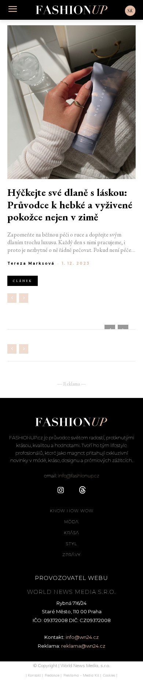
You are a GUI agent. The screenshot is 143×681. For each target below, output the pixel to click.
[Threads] (82, 490)
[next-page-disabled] (23, 298)
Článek (22, 281)
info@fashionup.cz (78, 476)
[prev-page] (11, 298)
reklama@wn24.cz (83, 646)
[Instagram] (60, 490)
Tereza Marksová (31, 263)
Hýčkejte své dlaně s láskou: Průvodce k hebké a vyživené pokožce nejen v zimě (69, 204)
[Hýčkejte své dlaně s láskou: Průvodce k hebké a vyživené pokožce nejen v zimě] (71, 102)
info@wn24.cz (82, 637)
